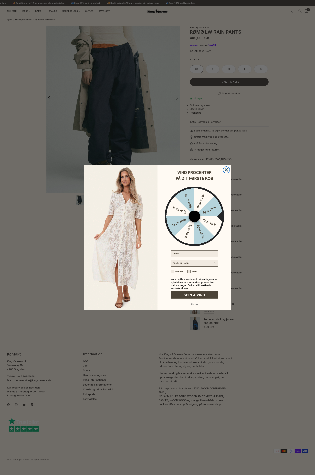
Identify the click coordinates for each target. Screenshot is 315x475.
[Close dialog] (226, 170)
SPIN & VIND (194, 295)
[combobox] (193, 263)
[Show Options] (215, 263)
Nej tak (194, 304)
